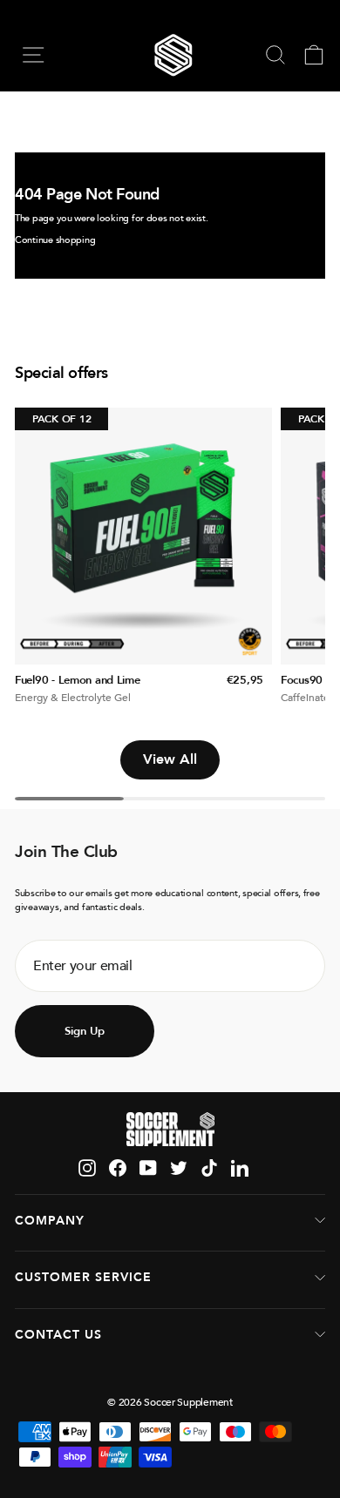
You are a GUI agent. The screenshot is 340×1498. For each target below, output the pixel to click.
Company (50, 1220)
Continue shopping (55, 239)
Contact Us (58, 1334)
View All (170, 759)
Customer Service (83, 1277)
